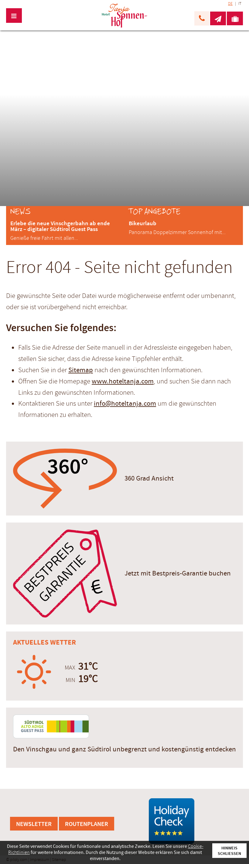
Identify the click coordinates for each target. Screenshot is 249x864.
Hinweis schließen (229, 850)
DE (230, 3)
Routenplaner (86, 823)
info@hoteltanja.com (125, 403)
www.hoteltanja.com (123, 381)
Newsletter (34, 823)
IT (239, 3)
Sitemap (80, 370)
